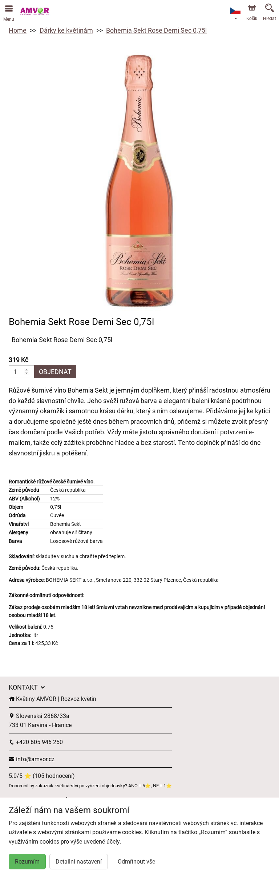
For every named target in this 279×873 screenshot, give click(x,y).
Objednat (55, 371)
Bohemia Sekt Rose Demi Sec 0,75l (156, 30)
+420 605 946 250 (39, 742)
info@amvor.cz (34, 759)
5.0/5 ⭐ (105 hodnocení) (42, 775)
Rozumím (27, 861)
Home (18, 30)
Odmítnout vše (136, 861)
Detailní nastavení (79, 861)
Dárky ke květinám (66, 30)
